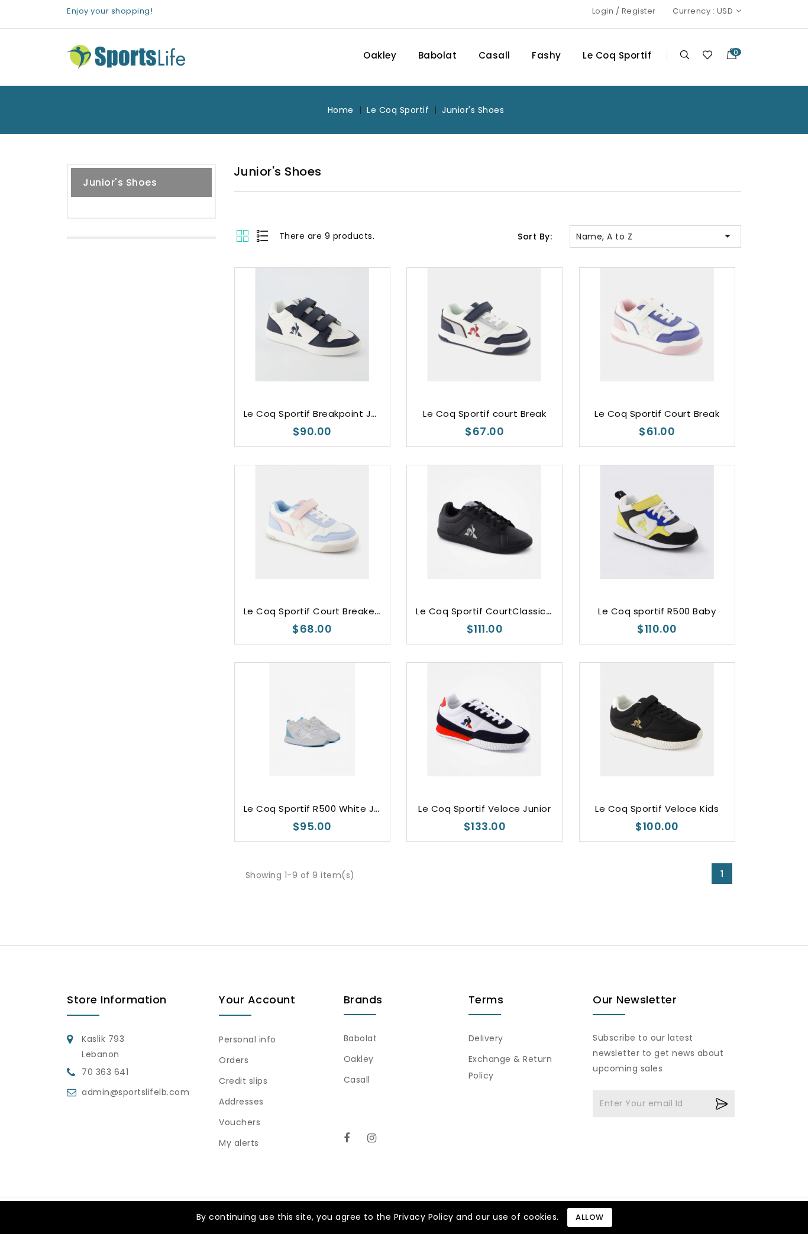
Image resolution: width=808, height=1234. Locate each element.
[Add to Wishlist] (277, 362)
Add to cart (347, 362)
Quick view (323, 362)
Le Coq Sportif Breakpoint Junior (319, 413)
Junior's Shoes (120, 182)
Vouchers (239, 1122)
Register (639, 11)
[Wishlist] (707, 54)
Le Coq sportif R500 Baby (657, 611)
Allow (590, 1217)
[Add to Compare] (300, 362)
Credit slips (243, 1081)
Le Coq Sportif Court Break (656, 413)
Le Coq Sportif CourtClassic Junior (496, 611)
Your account (257, 999)
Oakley (379, 55)
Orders (233, 1060)
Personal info (247, 1039)
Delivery (485, 1038)
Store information (117, 999)
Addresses (241, 1101)
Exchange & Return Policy (510, 1067)
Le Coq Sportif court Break (484, 413)
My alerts (239, 1143)
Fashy (546, 55)
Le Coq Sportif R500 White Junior (320, 808)
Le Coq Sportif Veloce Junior (484, 808)
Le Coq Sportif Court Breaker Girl (320, 611)
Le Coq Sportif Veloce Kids (657, 808)
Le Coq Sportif (617, 55)
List (263, 235)
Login (603, 11)
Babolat (437, 55)
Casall (494, 55)
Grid (244, 235)
